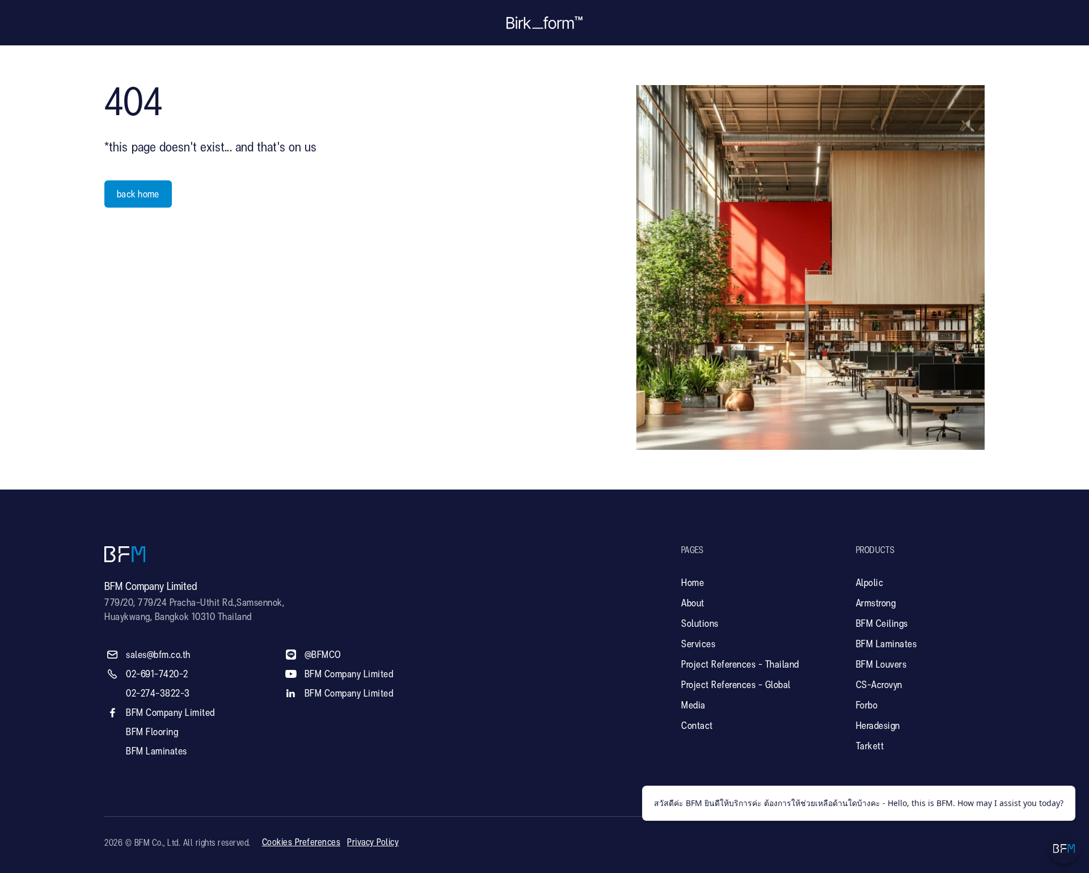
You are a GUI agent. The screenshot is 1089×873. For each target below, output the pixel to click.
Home (692, 583)
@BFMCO (323, 655)
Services (698, 644)
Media (693, 705)
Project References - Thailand (740, 664)
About (692, 603)
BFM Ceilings (882, 624)
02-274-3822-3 (158, 693)
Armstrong (876, 603)
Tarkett (870, 746)
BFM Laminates (156, 751)
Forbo (867, 705)
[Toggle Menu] (1064, 848)
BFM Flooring (152, 732)
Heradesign (878, 726)
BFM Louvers (881, 664)
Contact (697, 726)
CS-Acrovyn (879, 685)
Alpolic (870, 583)
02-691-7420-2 (157, 674)
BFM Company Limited (170, 713)
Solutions (700, 624)
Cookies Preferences (301, 842)
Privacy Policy (373, 842)
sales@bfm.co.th (158, 655)
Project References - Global (736, 685)
